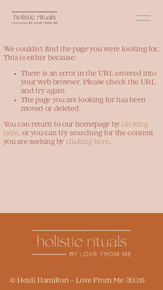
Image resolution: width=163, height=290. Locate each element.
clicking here (87, 142)
